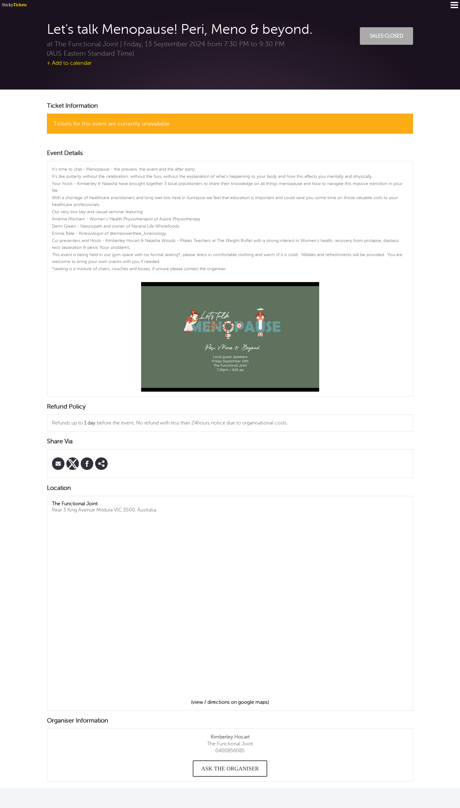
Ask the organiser (230, 768)
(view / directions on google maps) (230, 702)
